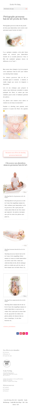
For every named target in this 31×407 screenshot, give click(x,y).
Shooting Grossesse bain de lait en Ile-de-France (15, 250)
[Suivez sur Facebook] (17, 333)
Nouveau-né (7, 354)
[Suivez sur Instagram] (20, 333)
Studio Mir (20, 400)
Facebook (6, 387)
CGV (18, 404)
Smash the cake (8, 356)
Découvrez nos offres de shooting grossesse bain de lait (16, 154)
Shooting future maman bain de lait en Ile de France (15, 300)
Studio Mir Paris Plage (15, 402)
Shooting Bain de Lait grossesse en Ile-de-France (15, 197)
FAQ (23, 402)
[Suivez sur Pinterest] (23, 333)
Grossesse (6, 352)
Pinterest (6, 391)
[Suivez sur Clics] (27, 333)
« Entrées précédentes (9, 326)
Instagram (6, 389)
